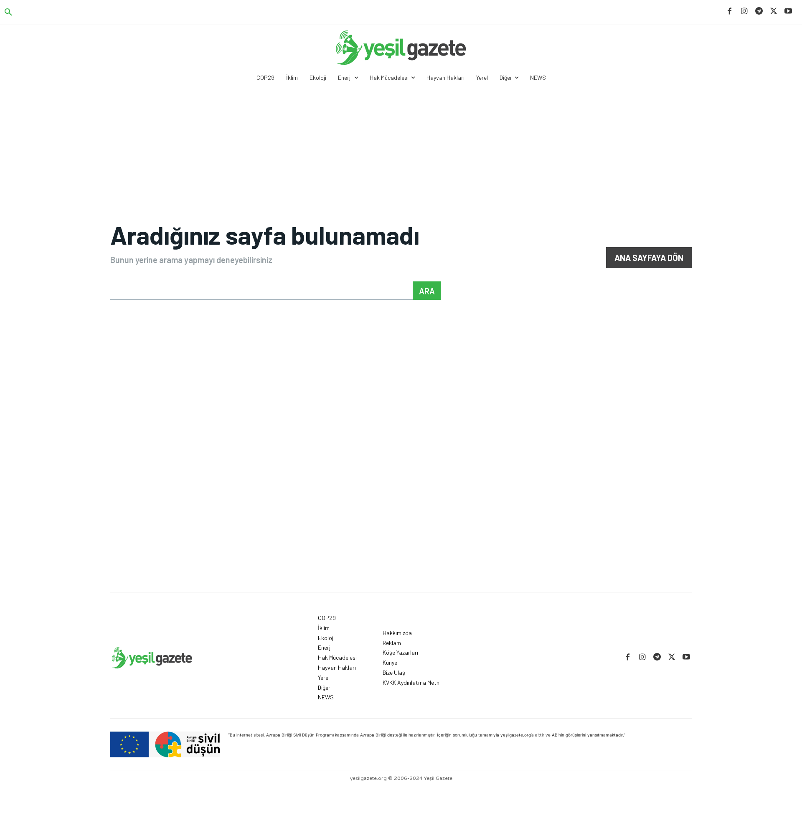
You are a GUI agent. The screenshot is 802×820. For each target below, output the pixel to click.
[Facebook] (729, 11)
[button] (8, 12)
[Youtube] (788, 11)
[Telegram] (759, 11)
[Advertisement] (401, 529)
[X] (774, 11)
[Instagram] (744, 11)
